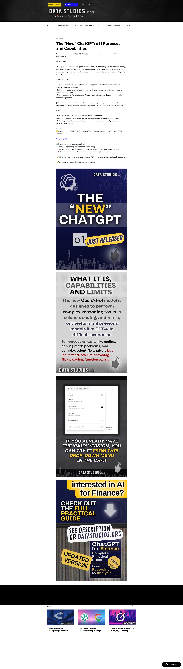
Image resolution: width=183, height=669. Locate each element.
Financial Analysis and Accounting (88, 25)
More (126, 25)
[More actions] (125, 38)
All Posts (50, 25)
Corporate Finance (112, 25)
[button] (134, 25)
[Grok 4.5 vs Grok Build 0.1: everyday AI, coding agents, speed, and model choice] (122, 617)
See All (134, 606)
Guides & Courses (64, 25)
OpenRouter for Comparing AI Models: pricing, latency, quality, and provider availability (59, 629)
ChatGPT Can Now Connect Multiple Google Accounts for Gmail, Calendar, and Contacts (91, 629)
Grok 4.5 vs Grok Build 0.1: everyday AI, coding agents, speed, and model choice (122, 629)
